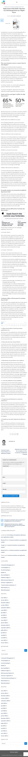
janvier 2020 (4, 622)
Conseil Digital (7, 6)
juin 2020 (3, 612)
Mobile (12, 6)
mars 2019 (3, 640)
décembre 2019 (4, 625)
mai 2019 (3, 635)
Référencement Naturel (6, 580)
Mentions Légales (14, 752)
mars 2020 (3, 620)
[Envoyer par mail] (15, 434)
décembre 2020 (4, 602)
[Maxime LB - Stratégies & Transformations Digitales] (7, 2)
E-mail (4, 483)
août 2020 (3, 610)
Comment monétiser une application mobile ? (14, 551)
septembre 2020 (5, 607)
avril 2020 (3, 617)
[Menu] (17, 2)
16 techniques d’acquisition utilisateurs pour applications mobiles (13, 536)
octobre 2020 (4, 605)
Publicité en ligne (5, 577)
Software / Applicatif (19, 6)
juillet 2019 (3, 630)
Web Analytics (4, 587)
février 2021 (4, 600)
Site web (4, 489)
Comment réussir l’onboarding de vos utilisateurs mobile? (6, 451)
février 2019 (4, 642)
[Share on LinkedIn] (17, 434)
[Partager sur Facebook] (10, 434)
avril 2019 (3, 637)
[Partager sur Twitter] (13, 434)
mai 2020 (3, 615)
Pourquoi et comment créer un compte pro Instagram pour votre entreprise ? (14, 520)
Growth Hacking (5, 570)
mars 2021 (3, 597)
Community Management (7, 565)
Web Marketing (5, 590)
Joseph (2, 545)
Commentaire (6, 466)
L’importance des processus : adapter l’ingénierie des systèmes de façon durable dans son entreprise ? (14, 525)
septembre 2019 (5, 627)
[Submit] (25, 650)
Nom (4, 477)
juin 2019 (3, 632)
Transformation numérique (7, 585)
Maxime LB (3, 540)
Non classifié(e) (4, 575)
